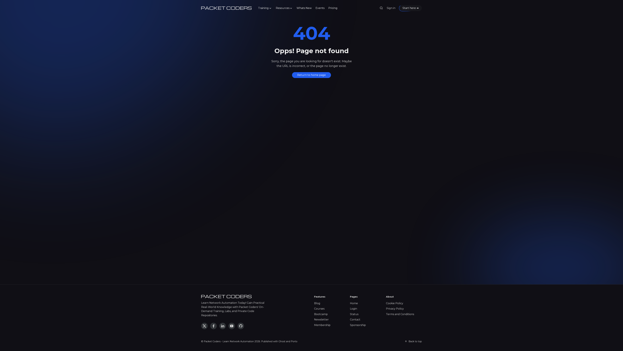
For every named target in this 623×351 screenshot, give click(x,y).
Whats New (304, 8)
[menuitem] (265, 8)
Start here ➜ (411, 8)
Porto (294, 341)
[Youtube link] (231, 326)
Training (263, 8)
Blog (317, 303)
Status (354, 314)
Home (354, 303)
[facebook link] (213, 326)
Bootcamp (321, 314)
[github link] (241, 326)
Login (353, 308)
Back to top (415, 341)
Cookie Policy (394, 303)
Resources (282, 8)
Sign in (391, 8)
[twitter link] (204, 326)
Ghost (282, 341)
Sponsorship (358, 325)
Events (320, 8)
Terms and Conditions (400, 314)
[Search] (381, 8)
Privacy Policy (395, 308)
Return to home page (311, 75)
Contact (355, 319)
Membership (322, 325)
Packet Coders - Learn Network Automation (229, 341)
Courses (319, 308)
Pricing (332, 8)
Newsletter (321, 319)
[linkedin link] (222, 326)
